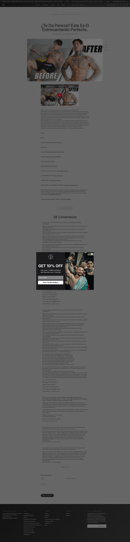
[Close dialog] (92, 254)
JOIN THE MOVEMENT (51, 282)
